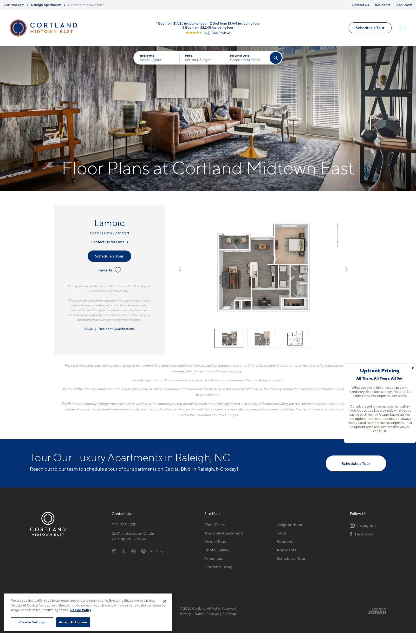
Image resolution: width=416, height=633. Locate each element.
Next (346, 269)
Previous (180, 269)
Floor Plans (214, 524)
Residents (382, 5)
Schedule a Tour (370, 27)
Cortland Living (218, 566)
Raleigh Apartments (46, 5)
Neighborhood (290, 524)
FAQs (88, 329)
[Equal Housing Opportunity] (114, 551)
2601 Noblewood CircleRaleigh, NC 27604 (133, 536)
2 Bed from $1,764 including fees (235, 23)
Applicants (404, 5)
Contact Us (360, 5)
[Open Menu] (402, 28)
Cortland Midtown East (86, 5)
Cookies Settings (32, 622)
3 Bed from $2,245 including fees (208, 27)
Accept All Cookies (73, 622)
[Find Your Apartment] (276, 58)
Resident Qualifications (117, 329)
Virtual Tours (215, 541)
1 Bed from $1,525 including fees (181, 23)
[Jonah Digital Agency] (375, 611)
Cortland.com (14, 5)
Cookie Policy (80, 610)
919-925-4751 (124, 524)
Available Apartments (223, 533)
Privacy (185, 614)
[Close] (164, 601)
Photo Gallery (216, 549)
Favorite (105, 270)
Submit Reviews (207, 614)
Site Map (229, 614)
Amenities (213, 558)
